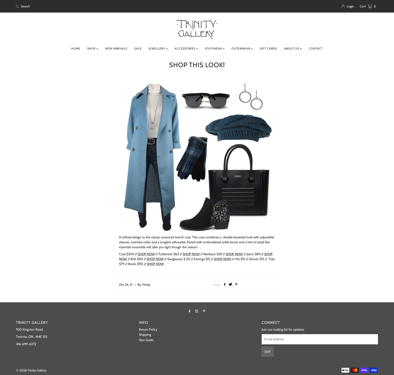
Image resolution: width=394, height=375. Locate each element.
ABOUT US (292, 48)
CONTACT (316, 48)
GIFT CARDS (268, 48)
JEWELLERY (157, 48)
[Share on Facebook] (225, 285)
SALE (138, 48)
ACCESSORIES (185, 48)
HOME (75, 48)
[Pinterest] (204, 311)
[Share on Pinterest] (236, 285)
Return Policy (148, 329)
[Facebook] (189, 311)
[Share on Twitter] (231, 285)
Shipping (145, 335)
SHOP (91, 48)
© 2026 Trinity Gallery (31, 370)
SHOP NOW (146, 254)
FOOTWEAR (214, 48)
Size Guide (146, 340)
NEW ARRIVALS (116, 48)
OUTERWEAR (241, 48)
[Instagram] (196, 311)
